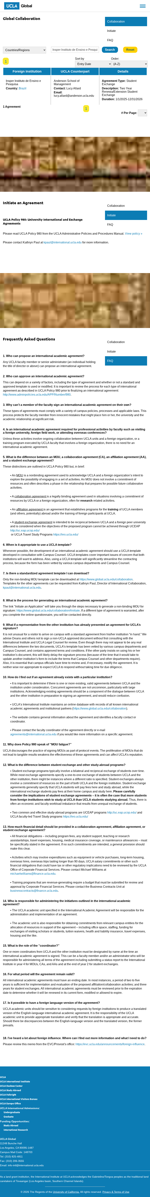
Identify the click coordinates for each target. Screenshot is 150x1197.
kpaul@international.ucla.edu (63, 242)
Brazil (22, 88)
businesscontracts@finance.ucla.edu (34, 890)
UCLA (3, 1077)
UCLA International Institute (15, 1082)
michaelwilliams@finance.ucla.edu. (33, 873)
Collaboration (116, 21)
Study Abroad (11, 1125)
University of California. (66, 1191)
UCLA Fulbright (8, 1095)
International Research (16, 1130)
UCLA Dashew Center (11, 1086)
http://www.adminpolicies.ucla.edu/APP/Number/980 (37, 394)
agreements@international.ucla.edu (33, 734)
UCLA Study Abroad (10, 1090)
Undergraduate (12, 1112)
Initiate (111, 30)
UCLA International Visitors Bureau (18, 1099)
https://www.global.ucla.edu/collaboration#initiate (48, 610)
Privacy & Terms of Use (115, 1191)
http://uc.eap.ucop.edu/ (25, 530)
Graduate (9, 1117)
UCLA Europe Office (10, 1103)
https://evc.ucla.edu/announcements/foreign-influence (110, 1044)
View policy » (133, 233)
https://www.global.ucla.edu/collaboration (106, 579)
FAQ (110, 40)
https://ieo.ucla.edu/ (65, 534)
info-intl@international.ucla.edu (26, 1165)
